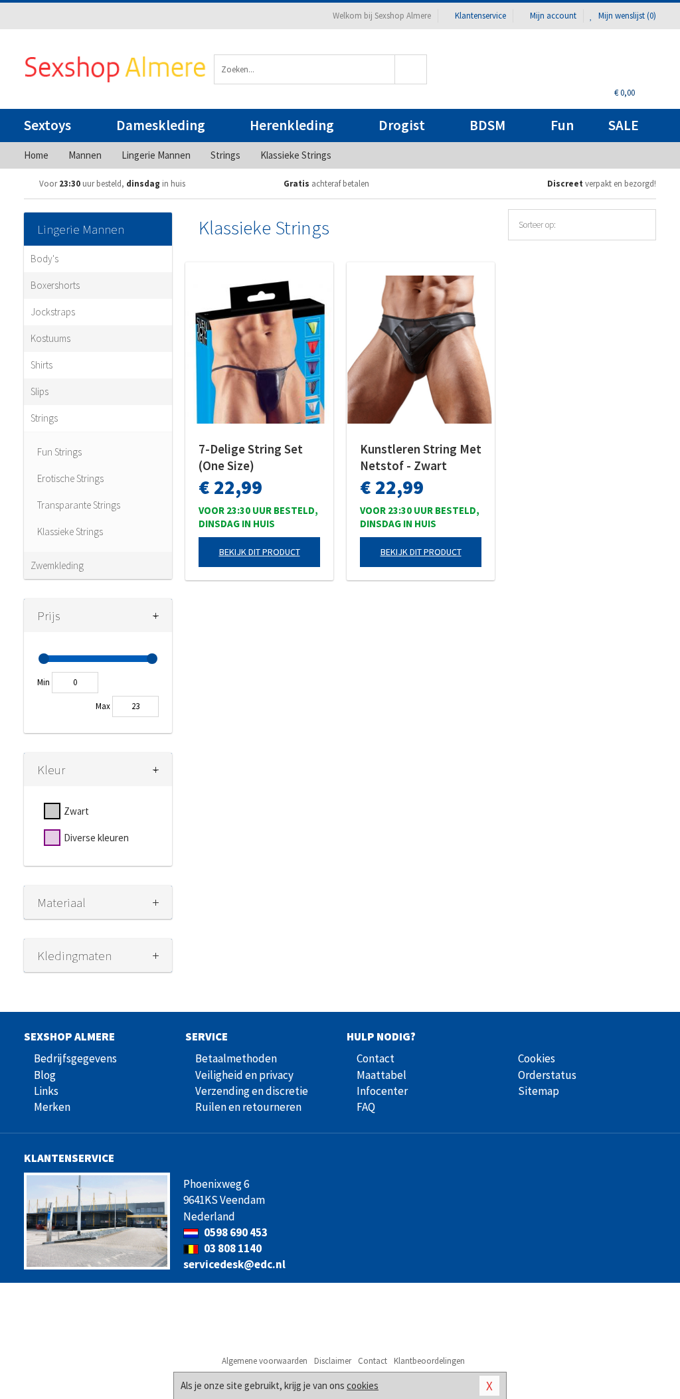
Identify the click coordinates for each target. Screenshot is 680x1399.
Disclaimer (332, 1360)
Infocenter (382, 1091)
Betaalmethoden (236, 1058)
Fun (562, 125)
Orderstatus (547, 1075)
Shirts (41, 365)
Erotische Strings (70, 478)
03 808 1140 (232, 1248)
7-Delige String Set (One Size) (251, 457)
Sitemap (538, 1091)
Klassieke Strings (70, 531)
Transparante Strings (78, 505)
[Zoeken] (411, 69)
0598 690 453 (235, 1232)
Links (46, 1091)
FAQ (366, 1107)
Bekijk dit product (259, 552)
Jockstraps (53, 311)
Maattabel (381, 1075)
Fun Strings (59, 452)
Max (103, 706)
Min (43, 682)
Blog (45, 1075)
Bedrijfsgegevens (75, 1058)
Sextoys (47, 125)
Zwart (76, 811)
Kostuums (50, 338)
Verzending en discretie (251, 1091)
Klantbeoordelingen (429, 1360)
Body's (44, 258)
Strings (44, 418)
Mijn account (553, 15)
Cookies (536, 1058)
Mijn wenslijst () (626, 15)
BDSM (487, 125)
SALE (623, 125)
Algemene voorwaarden (264, 1360)
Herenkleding (292, 125)
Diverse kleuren (96, 837)
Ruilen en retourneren (248, 1107)
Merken (52, 1107)
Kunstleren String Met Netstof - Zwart (420, 457)
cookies (363, 1385)
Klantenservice (480, 15)
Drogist (402, 125)
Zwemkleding (57, 565)
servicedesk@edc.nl (234, 1264)
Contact (375, 1058)
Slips (39, 391)
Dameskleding (160, 125)
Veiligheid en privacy (244, 1075)
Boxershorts (55, 285)
